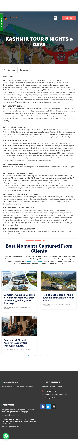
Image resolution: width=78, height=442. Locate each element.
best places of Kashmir (33, 261)
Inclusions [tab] (24, 70)
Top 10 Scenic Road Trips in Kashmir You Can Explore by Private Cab (58, 297)
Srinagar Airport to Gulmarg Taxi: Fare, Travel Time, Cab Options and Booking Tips (18, 411)
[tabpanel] (39, 156)
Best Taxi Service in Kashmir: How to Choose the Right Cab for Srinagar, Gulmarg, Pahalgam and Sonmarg (19, 421)
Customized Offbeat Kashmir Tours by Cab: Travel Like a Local (16, 343)
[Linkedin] (42, 6)
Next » (49, 356)
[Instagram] (39, 6)
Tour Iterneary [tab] (9, 70)
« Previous (30, 356)
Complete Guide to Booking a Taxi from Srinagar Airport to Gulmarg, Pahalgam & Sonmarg (19, 299)
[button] (55, 18)
